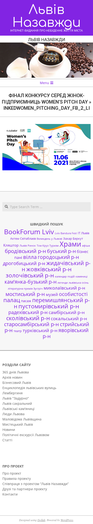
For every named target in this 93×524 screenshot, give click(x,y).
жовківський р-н (49, 269)
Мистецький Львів (17, 424)
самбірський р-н (67, 312)
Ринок (32, 245)
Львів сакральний (17, 403)
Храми (70, 244)
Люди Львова (13, 414)
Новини (8, 429)
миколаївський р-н (64, 288)
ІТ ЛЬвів (83, 233)
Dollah (41, 520)
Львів (23, 245)
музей (52, 294)
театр (18, 331)
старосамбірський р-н (31, 324)
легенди (62, 282)
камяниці (82, 276)
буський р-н (61, 251)
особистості (73, 294)
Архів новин (12, 377)
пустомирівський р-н (48, 306)
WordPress (67, 520)
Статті (7, 440)
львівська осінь (79, 282)
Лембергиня (12, 393)
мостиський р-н (25, 293)
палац (11, 300)
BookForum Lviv (29, 231)
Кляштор (11, 245)
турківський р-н (40, 330)
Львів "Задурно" (15, 398)
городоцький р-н (58, 256)
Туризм (54, 245)
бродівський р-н (25, 250)
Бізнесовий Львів (16, 382)
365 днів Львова (15, 372)
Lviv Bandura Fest (66, 233)
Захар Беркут (73, 238)
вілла (30, 256)
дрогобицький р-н (24, 263)
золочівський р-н (30, 275)
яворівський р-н (66, 333)
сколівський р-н (28, 318)
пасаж (26, 300)
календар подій (65, 276)
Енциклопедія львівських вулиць (29, 388)
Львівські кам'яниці (18, 408)
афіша (86, 245)
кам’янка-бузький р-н (31, 281)
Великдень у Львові (49, 238)
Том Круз (42, 245)
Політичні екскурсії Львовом (25, 435)
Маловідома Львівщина (21, 419)
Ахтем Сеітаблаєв (23, 238)
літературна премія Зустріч (25, 288)
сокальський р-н (69, 318)
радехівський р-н (28, 312)
